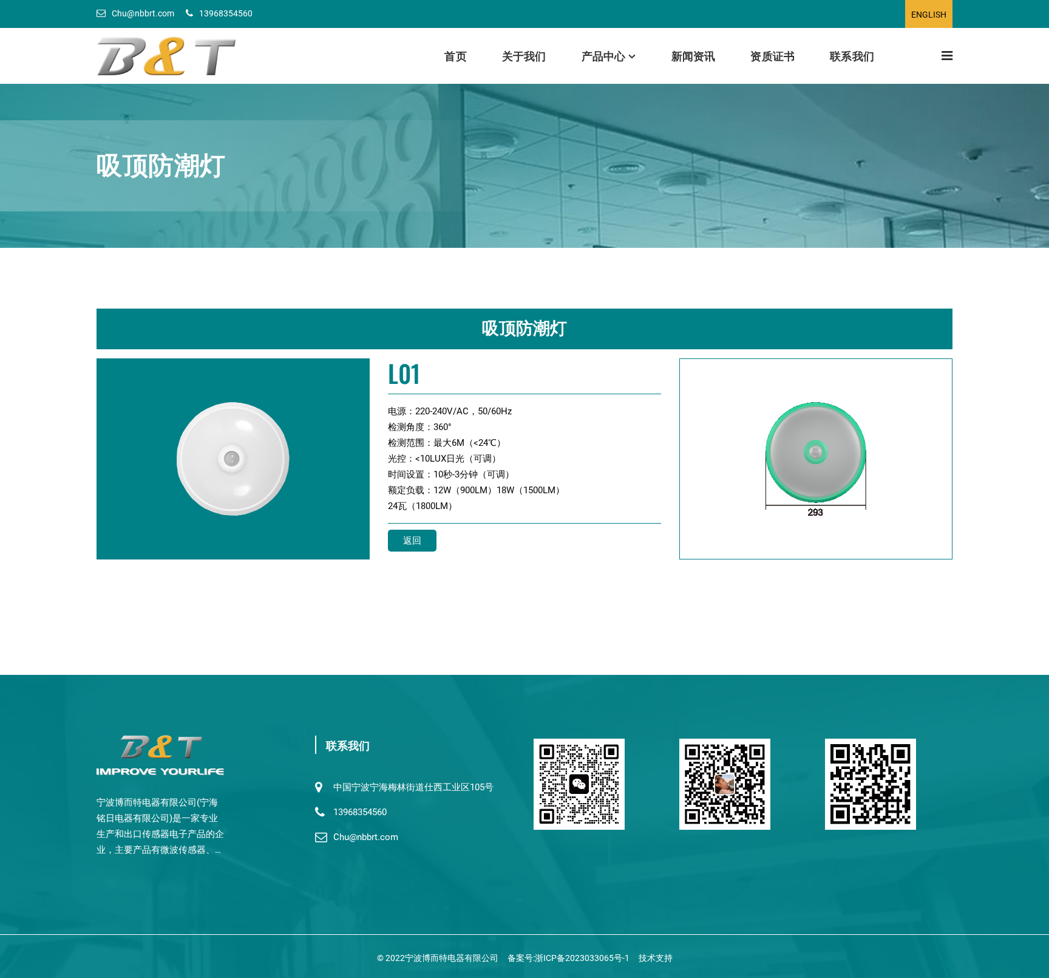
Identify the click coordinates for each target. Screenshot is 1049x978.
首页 (455, 55)
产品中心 (604, 55)
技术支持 (656, 958)
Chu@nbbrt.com (143, 13)
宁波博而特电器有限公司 (451, 958)
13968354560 (226, 13)
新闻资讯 (693, 55)
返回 (412, 540)
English (928, 14)
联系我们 (852, 55)
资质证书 (772, 55)
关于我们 (524, 55)
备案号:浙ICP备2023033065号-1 (569, 958)
